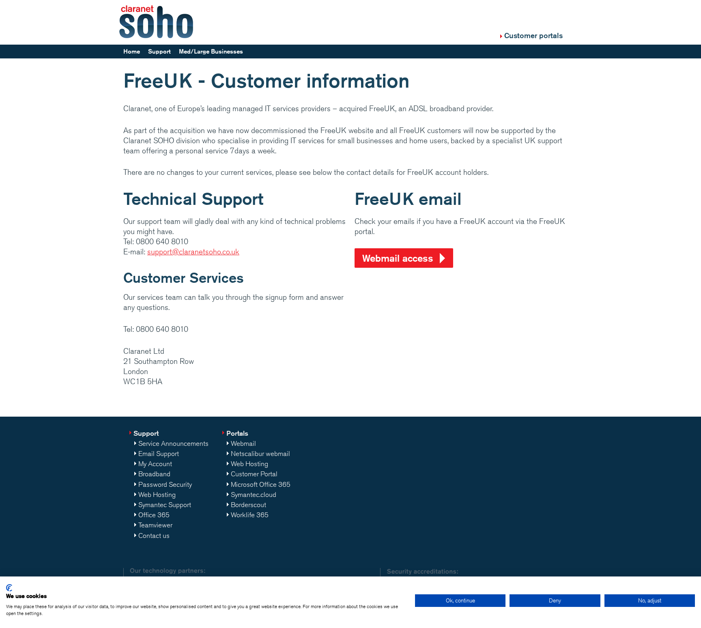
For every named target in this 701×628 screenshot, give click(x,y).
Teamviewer (155, 525)
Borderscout (248, 505)
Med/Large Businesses (211, 51)
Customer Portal (254, 474)
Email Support (158, 453)
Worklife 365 (250, 515)
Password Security (165, 484)
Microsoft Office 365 (260, 484)
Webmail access (397, 258)
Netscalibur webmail (260, 453)
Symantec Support (164, 505)
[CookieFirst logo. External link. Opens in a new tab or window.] (9, 587)
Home (131, 51)
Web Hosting (157, 494)
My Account (155, 464)
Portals (237, 433)
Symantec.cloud (253, 494)
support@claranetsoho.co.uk (193, 251)
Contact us (154, 535)
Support (159, 51)
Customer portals (533, 35)
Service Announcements (173, 443)
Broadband (154, 474)
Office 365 (154, 515)
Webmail (243, 443)
